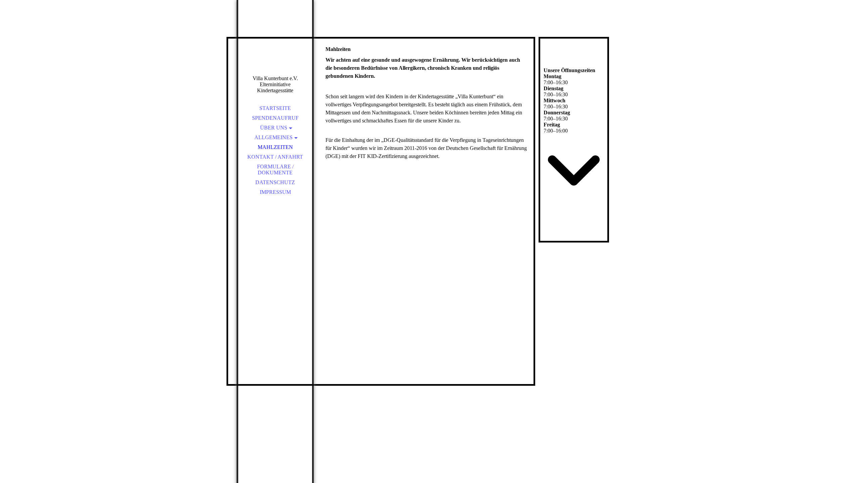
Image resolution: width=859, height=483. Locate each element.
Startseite (275, 108)
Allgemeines (273, 137)
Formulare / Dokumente (275, 169)
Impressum (275, 192)
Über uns (273, 127)
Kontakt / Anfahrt (275, 157)
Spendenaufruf (275, 118)
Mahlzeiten (275, 147)
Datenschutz (275, 182)
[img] (275, 47)
